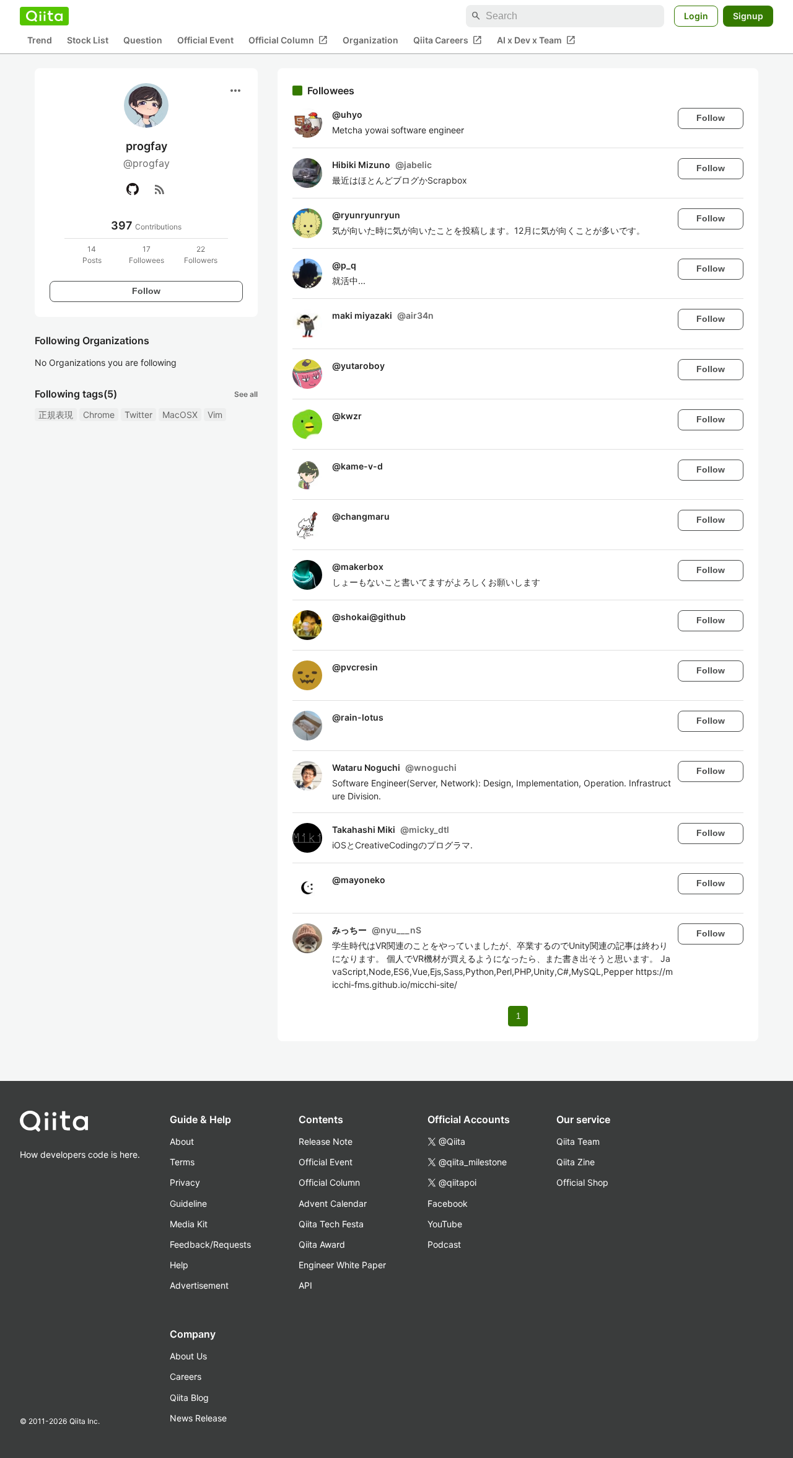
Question (142, 40)
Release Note (326, 1141)
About (182, 1141)
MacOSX (180, 414)
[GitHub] (132, 189)
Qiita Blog (189, 1397)
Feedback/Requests (210, 1244)
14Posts (92, 254)
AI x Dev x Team (536, 40)
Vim (215, 414)
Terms (182, 1162)
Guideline (188, 1203)
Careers (185, 1376)
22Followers (200, 254)
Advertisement (199, 1285)
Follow (146, 291)
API (305, 1285)
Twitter (138, 414)
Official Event (205, 40)
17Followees (146, 254)
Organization (370, 40)
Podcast (444, 1244)
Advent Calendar (333, 1203)
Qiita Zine (575, 1162)
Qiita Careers (447, 40)
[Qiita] (44, 16)
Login (696, 16)
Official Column (288, 40)
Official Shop (582, 1182)
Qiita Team (578, 1141)
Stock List (87, 40)
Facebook (447, 1203)
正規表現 (55, 414)
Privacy (185, 1182)
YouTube (444, 1224)
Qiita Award (322, 1244)
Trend (39, 40)
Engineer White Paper (342, 1265)
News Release (198, 1418)
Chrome (99, 414)
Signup (748, 16)
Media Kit (189, 1224)
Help (179, 1265)
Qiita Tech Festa (331, 1224)
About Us (188, 1356)
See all (246, 394)
